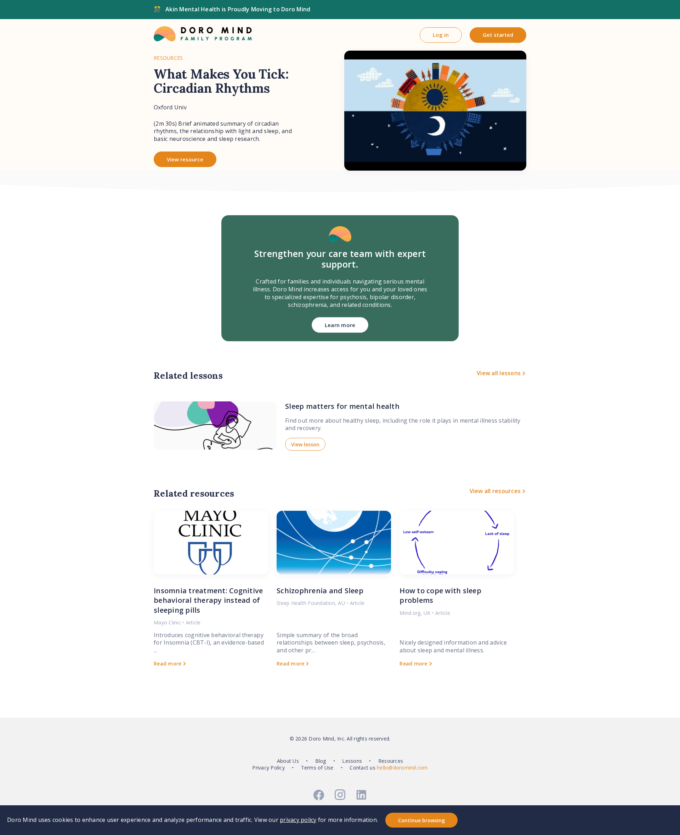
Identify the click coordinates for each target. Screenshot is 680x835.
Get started (498, 34)
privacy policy (298, 820)
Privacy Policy (268, 767)
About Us (288, 760)
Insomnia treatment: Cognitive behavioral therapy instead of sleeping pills (208, 600)
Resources (390, 760)
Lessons (352, 760)
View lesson (305, 444)
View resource (185, 159)
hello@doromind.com (402, 767)
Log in (441, 34)
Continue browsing (421, 820)
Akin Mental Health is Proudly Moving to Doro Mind (237, 9)
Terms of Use (317, 767)
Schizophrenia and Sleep (320, 590)
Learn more (340, 324)
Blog (320, 760)
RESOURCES (168, 58)
